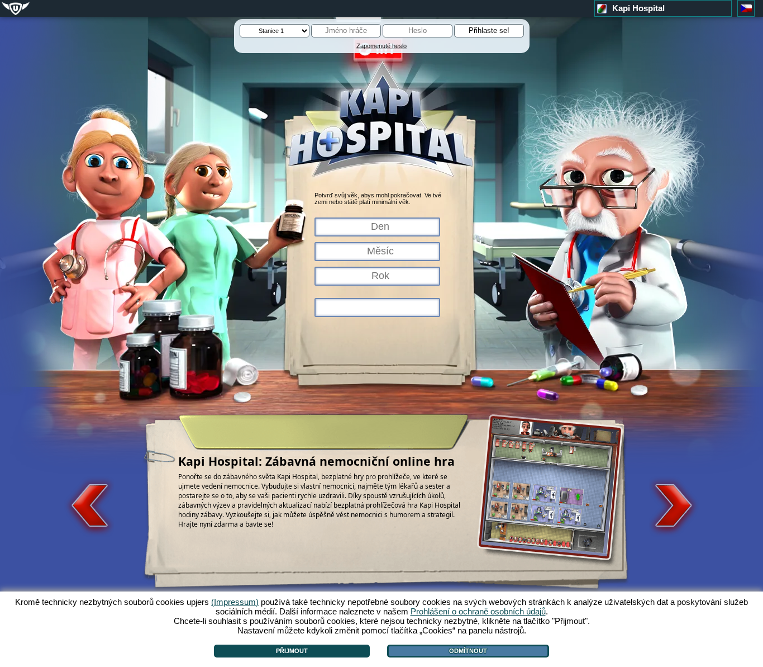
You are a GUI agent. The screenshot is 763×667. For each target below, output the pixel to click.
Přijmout (292, 650)
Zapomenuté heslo (381, 45)
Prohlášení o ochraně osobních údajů (478, 611)
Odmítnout (468, 650)
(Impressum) (235, 602)
